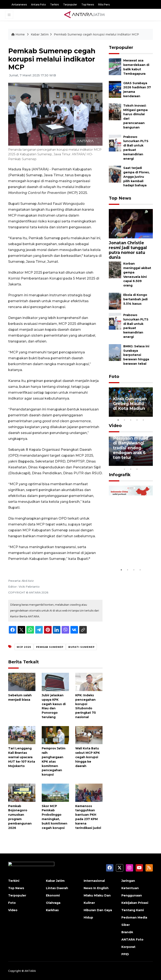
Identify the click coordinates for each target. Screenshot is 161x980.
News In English (96, 888)
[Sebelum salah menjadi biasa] (21, 682)
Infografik (120, 474)
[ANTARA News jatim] (84, 14)
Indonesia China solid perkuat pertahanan (130, 553)
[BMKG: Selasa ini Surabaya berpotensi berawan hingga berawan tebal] (115, 352)
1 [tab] (118, 420)
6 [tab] (143, 463)
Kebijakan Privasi (134, 903)
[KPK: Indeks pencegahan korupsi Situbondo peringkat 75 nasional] (89, 682)
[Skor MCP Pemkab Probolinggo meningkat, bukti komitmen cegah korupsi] (55, 792)
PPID (125, 954)
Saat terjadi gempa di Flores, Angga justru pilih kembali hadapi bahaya (136, 176)
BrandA (127, 932)
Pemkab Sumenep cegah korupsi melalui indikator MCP (96, 34)
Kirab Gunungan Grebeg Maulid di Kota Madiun (130, 403)
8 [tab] (124, 469)
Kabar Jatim (40, 34)
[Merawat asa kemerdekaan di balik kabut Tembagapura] (115, 67)
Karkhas (52, 910)
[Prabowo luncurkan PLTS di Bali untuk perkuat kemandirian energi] (115, 143)
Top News (87, 4)
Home (20, 34)
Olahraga (53, 903)
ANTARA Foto (132, 939)
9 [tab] (131, 469)
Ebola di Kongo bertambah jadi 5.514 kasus (135, 299)
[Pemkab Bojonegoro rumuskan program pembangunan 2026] (21, 792)
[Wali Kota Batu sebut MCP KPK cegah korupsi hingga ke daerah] (89, 735)
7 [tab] (150, 463)
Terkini (54, 4)
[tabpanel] (131, 402)
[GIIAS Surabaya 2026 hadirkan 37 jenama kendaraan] (115, 89)
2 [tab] (124, 420)
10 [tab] (137, 469)
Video (115, 425)
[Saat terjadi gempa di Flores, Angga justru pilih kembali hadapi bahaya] (115, 174)
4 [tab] (137, 420)
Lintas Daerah (57, 888)
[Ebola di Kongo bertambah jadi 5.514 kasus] (115, 301)
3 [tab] (131, 420)
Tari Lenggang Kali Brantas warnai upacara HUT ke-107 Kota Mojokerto (21, 757)
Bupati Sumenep (81, 646)
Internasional (94, 881)
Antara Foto (38, 4)
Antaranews (19, 4)
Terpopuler (70, 4)
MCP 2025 (24, 646)
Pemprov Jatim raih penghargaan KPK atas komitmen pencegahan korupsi (53, 761)
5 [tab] (143, 420)
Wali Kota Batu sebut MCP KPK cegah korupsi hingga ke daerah (87, 757)
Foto (114, 376)
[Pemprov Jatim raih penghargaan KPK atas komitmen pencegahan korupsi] (55, 735)
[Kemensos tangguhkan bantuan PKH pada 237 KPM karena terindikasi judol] (89, 792)
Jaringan (128, 881)
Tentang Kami (132, 910)
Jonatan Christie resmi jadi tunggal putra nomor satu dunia (128, 250)
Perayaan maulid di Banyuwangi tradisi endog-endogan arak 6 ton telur (130, 448)
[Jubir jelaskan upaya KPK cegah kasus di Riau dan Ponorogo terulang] (55, 682)
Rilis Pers (104, 4)
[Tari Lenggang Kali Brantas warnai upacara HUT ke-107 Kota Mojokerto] (21, 735)
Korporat (128, 947)
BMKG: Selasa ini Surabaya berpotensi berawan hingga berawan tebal (136, 355)
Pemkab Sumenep (49, 646)
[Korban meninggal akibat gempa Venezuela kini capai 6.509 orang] (115, 270)
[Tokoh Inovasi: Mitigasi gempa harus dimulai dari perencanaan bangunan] (115, 112)
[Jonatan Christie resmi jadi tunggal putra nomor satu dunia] (131, 223)
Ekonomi (53, 895)
